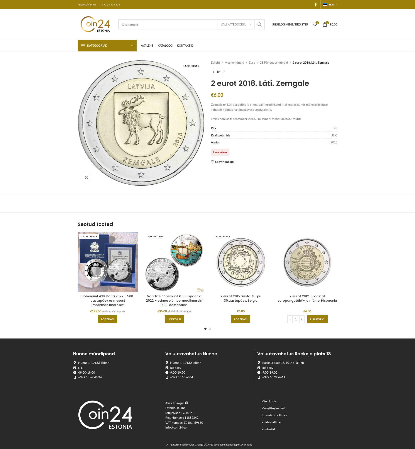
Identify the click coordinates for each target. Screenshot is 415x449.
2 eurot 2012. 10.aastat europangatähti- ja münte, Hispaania (307, 298)
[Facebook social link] (315, 4)
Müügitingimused (273, 408)
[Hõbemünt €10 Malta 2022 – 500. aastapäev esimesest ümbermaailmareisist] (108, 262)
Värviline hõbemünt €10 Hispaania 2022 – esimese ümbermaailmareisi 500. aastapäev (174, 300)
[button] (317, 319)
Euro (252, 62)
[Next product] (224, 72)
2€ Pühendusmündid (274, 62)
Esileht (215, 62)
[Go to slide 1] (205, 329)
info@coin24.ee (87, 4)
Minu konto (269, 401)
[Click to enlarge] (86, 177)
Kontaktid (268, 429)
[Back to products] (218, 72)
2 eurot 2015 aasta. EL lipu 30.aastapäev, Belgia (240, 298)
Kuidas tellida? (271, 422)
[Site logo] (96, 24)
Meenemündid (234, 62)
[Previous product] (213, 72)
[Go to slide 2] (210, 329)
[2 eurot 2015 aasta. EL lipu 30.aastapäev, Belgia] (241, 262)
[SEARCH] (260, 24)
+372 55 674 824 (110, 4)
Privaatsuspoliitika (274, 415)
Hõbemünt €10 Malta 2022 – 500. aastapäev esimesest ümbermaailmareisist (107, 300)
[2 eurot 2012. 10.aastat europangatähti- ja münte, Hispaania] (307, 262)
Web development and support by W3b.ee (230, 444)
